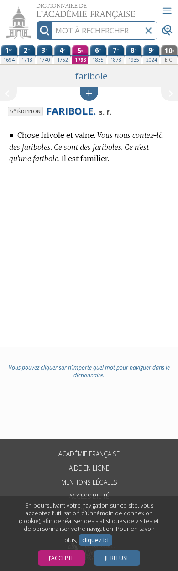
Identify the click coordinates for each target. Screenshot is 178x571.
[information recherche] (44, 30)
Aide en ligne (89, 468)
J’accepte (61, 558)
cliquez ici (95, 540)
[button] (89, 93)
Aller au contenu (35, 8)
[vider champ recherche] (148, 30)
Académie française (89, 453)
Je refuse (117, 558)
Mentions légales (89, 482)
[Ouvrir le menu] (167, 11)
